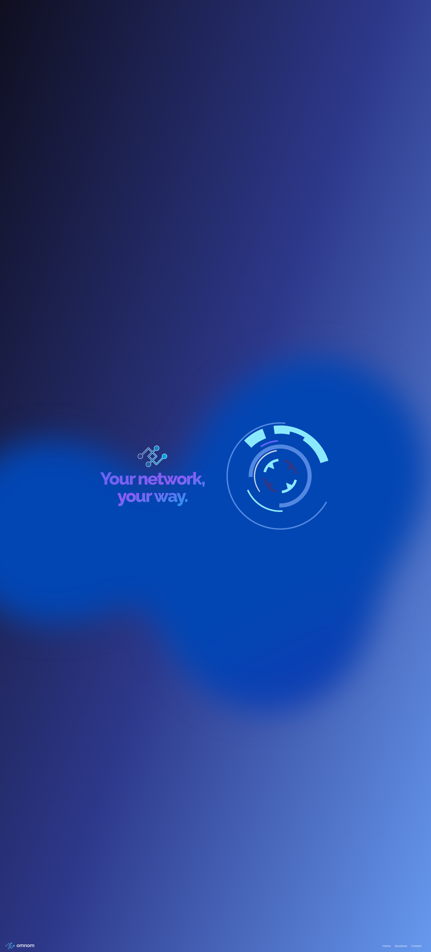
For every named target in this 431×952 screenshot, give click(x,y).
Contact (416, 946)
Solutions (401, 946)
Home (387, 946)
